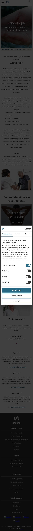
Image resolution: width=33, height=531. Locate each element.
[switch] (28, 271)
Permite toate (16, 290)
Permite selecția (16, 295)
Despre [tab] (27, 234)
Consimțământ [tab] (7, 234)
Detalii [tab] (18, 234)
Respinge (16, 301)
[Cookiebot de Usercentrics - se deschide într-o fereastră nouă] (23, 229)
